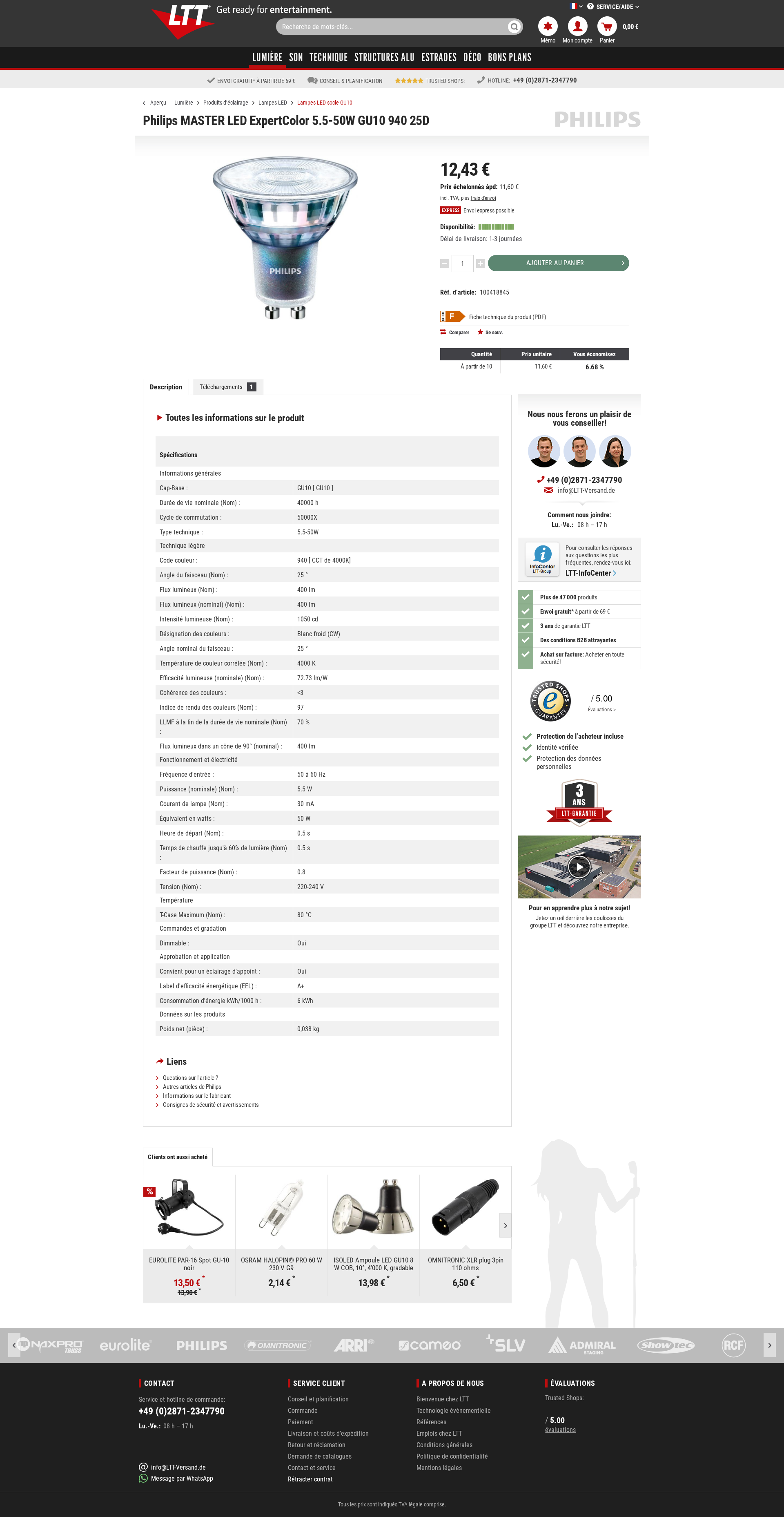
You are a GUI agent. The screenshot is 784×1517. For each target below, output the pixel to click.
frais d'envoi (483, 198)
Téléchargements (226, 387)
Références (431, 1422)
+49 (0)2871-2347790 (545, 80)
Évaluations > (602, 709)
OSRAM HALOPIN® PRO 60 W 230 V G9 (281, 1263)
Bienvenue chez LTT (442, 1399)
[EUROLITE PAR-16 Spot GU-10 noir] (189, 1207)
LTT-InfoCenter (588, 573)
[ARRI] (278, 1345)
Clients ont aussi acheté (177, 1157)
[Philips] (126, 1345)
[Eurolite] (50, 1345)
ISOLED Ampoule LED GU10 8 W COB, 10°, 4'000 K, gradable (373, 1263)
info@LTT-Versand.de (586, 490)
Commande (303, 1410)
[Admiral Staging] (506, 1345)
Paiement (300, 1422)
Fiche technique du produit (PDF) (507, 317)
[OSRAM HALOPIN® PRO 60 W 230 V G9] (281, 1207)
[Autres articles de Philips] (598, 119)
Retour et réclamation (316, 1445)
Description (166, 387)
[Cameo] (354, 1345)
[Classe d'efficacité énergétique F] (453, 316)
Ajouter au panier (555, 263)
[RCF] (658, 1345)
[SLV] (430, 1345)
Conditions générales (444, 1445)
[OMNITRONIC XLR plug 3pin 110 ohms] (466, 1207)
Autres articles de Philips (191, 1086)
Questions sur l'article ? (190, 1077)
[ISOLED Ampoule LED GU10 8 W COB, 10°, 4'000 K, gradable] (373, 1207)
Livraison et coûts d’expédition (328, 1433)
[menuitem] (563, 7)
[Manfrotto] (734, 1345)
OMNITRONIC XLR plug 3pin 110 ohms (465, 1263)
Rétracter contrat (310, 1479)
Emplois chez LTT (439, 1433)
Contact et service (312, 1468)
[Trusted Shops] (548, 701)
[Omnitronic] (202, 1345)
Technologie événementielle (453, 1410)
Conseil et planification (318, 1399)
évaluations (560, 1430)
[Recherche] (514, 26)
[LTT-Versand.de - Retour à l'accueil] (183, 22)
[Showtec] (582, 1345)
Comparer (458, 332)
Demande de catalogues (320, 1456)
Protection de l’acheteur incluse (580, 736)
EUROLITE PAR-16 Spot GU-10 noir (189, 1263)
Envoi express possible (488, 210)
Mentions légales (439, 1468)
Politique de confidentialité (452, 1456)
